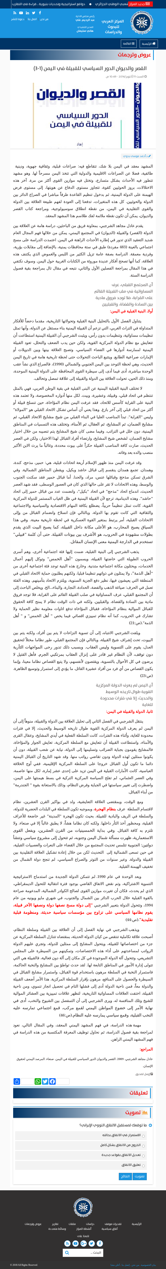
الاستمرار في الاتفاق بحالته (121, 1136)
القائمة (127, 43)
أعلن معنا (115, 1265)
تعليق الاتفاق (131, 1165)
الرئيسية (147, 44)
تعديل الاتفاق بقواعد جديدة (121, 1156)
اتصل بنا (32, 19)
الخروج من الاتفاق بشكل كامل (120, 1146)
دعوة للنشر (17, 19)
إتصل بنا (125, 1265)
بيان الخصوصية (148, 1265)
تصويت (133, 1112)
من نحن (44, 19)
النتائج (125, 1176)
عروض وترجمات (134, 55)
